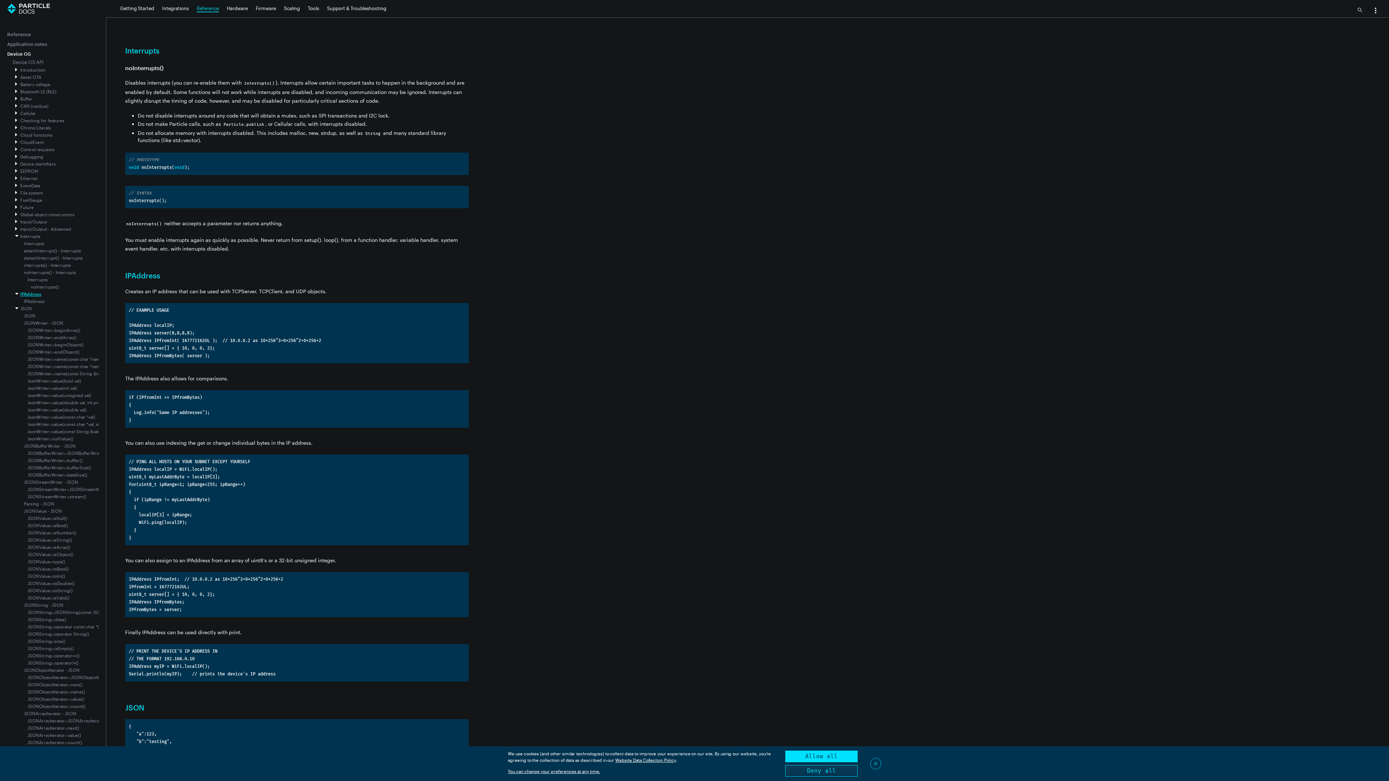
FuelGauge (31, 199)
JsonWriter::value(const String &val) (63, 431)
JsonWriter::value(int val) (52, 387)
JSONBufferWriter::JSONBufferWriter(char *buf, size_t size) (87, 453)
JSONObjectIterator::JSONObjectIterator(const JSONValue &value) (95, 677)
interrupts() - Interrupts (47, 265)
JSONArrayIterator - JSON (50, 713)
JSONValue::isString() (49, 539)
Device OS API (28, 62)
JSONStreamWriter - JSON (51, 482)
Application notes (27, 44)
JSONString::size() (46, 641)
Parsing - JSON (39, 503)
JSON (26, 308)
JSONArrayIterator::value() (54, 735)
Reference (208, 8)
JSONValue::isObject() (50, 554)
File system (31, 192)
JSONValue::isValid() (48, 597)
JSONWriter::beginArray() (53, 330)
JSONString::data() (46, 619)
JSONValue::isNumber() (51, 532)
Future (27, 207)
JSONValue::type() (46, 561)
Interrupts (30, 236)
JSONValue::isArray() (48, 547)
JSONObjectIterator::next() (54, 684)
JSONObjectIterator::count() (56, 706)
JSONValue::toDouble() (51, 583)
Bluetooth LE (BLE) (38, 91)
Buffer (26, 98)
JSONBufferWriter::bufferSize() (59, 467)
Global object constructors (47, 214)
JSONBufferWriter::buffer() (54, 460)
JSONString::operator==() (53, 655)
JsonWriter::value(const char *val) (61, 416)
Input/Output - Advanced (45, 228)
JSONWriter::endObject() (53, 351)
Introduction (32, 69)
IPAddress (30, 293)
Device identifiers (38, 163)
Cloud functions (36, 134)
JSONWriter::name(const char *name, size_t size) (77, 366)
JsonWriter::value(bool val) (54, 380)
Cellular (28, 113)
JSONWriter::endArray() (51, 337)
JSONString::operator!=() (52, 662)
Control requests (37, 149)
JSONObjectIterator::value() (55, 698)
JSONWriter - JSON (43, 322)
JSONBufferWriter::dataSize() (57, 474)
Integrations (175, 8)
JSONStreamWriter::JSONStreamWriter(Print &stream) (83, 489)
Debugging (31, 156)
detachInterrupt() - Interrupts (53, 257)
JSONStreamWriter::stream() (56, 496)
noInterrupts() (45, 286)
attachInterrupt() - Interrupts (52, 250)
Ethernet (29, 178)
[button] (1375, 11)
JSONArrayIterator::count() (54, 742)
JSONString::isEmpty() (50, 648)
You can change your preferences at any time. (554, 771)
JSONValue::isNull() (47, 518)
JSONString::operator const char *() (64, 626)
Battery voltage (35, 84)
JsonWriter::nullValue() (50, 438)
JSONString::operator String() (58, 633)
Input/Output (33, 221)
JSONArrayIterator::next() (53, 727)
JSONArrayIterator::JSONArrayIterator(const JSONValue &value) (92, 720)
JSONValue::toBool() (48, 568)
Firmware (266, 8)
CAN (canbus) (34, 105)
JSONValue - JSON (43, 510)
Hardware (237, 8)
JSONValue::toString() (50, 590)
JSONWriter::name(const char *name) (65, 359)
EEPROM (29, 171)
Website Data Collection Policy (645, 760)
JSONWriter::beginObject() (55, 344)
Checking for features (42, 120)
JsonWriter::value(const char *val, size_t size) (72, 424)
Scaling (292, 8)
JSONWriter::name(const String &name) (68, 373)
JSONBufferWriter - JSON (50, 445)
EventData (30, 185)
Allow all (821, 756)
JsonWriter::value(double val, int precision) (70, 402)
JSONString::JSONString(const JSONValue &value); (80, 612)
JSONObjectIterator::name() (56, 691)
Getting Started (137, 8)
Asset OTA (30, 77)
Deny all (821, 770)
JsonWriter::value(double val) (56, 409)
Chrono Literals (35, 127)
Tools (313, 8)
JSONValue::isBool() (47, 525)
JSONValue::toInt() (46, 576)
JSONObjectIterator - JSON (52, 670)
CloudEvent (32, 142)
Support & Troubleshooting (356, 8)
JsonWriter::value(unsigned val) (59, 395)
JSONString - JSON (43, 604)
